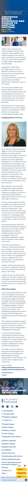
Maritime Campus (9, 430)
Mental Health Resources (11, 459)
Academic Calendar (9, 440)
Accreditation (6, 450)
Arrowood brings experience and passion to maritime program (13, 12)
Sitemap (5, 467)
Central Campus (9, 424)
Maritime (4, 375)
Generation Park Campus (12, 437)
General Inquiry (9, 414)
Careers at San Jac (8, 453)
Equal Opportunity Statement (9, 480)
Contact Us (8, 420)
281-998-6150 (8, 411)
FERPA (4, 473)
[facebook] (3, 406)
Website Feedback (10, 417)
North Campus (8, 427)
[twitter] (7, 406)
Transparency (6, 470)
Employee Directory (9, 447)
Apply (19, 476)
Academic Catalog (8, 444)
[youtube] (17, 407)
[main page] (6, 3)
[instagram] (12, 406)
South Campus (8, 433)
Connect (20, 469)
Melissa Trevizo (8, 31)
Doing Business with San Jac (12, 456)
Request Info (22, 473)
